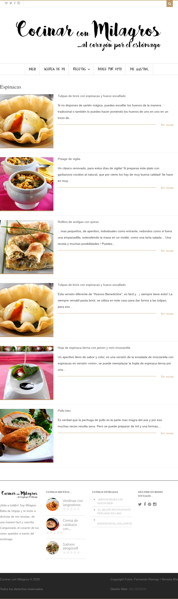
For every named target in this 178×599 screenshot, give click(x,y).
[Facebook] (145, 504)
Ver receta (167, 125)
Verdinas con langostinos (73, 503)
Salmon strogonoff (70, 546)
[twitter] (10, 3)
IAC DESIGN (137, 589)
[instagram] (18, 3)
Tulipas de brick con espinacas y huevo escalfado (92, 96)
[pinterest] (6, 3)
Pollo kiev (64, 410)
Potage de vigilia (69, 159)
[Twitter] (140, 504)
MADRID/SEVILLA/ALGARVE (114, 523)
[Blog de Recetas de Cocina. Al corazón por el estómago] (89, 53)
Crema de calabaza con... (70, 524)
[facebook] (15, 3)
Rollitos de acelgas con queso (78, 222)
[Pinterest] (149, 504)
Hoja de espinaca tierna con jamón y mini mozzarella (94, 347)
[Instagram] (154, 504)
